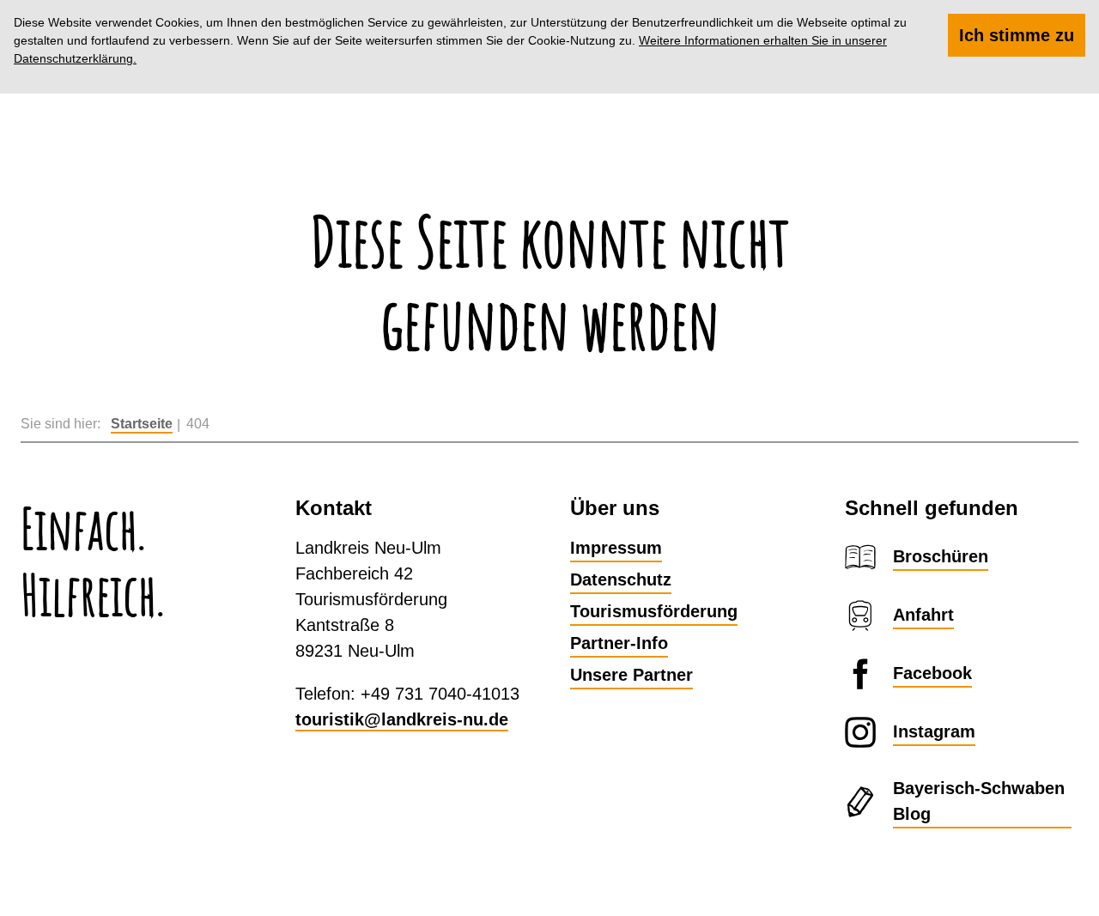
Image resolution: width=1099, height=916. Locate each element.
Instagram (934, 731)
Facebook (932, 673)
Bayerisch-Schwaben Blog (979, 801)
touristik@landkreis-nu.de (401, 719)
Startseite (142, 424)
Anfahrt (923, 614)
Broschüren (940, 556)
